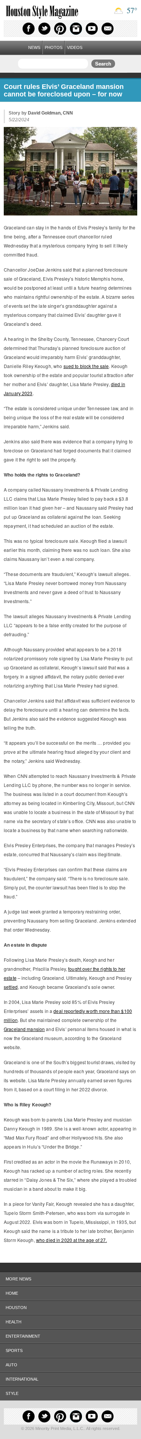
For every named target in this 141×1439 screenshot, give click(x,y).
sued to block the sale (86, 366)
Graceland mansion (24, 1029)
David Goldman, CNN (50, 113)
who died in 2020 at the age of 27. (71, 1240)
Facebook (29, 29)
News (34, 47)
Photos (53, 47)
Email (108, 29)
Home (12, 1293)
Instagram (76, 29)
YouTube (92, 29)
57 (131, 10)
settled (11, 987)
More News (18, 1279)
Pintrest (60, 29)
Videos (74, 47)
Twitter (44, 29)
